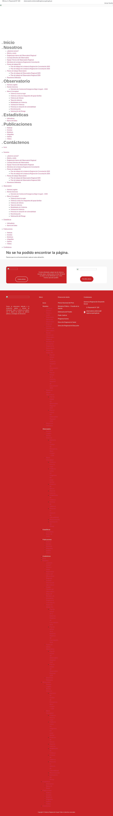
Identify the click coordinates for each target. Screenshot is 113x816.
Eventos (9, 130)
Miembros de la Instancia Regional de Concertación (23, 62)
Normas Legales (12, 84)
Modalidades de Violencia (19, 102)
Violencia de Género (17, 98)
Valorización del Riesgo (18, 111)
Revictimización (16, 109)
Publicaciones (18, 124)
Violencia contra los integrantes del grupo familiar (26, 96)
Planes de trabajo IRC (14, 64)
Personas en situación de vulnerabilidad (23, 107)
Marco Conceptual (13, 91)
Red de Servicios (12, 87)
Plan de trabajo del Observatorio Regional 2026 (25, 75)
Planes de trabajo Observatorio (16, 71)
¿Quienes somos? (13, 51)
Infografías (10, 134)
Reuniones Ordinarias (14, 77)
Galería (9, 136)
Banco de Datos (12, 120)
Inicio (9, 42)
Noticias (9, 128)
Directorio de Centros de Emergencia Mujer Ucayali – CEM (29, 89)
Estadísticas (16, 114)
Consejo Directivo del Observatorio (18, 57)
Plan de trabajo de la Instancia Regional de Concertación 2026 (30, 68)
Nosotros (13, 47)
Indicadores (10, 118)
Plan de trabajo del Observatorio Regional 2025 (25, 73)
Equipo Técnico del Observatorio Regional (20, 60)
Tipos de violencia (16, 100)
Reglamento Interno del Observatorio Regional (21, 55)
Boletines (10, 132)
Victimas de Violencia (17, 104)
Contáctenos (16, 142)
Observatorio (17, 81)
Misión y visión (11, 53)
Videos (9, 139)
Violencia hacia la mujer (18, 93)
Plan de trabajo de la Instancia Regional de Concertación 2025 (30, 66)
